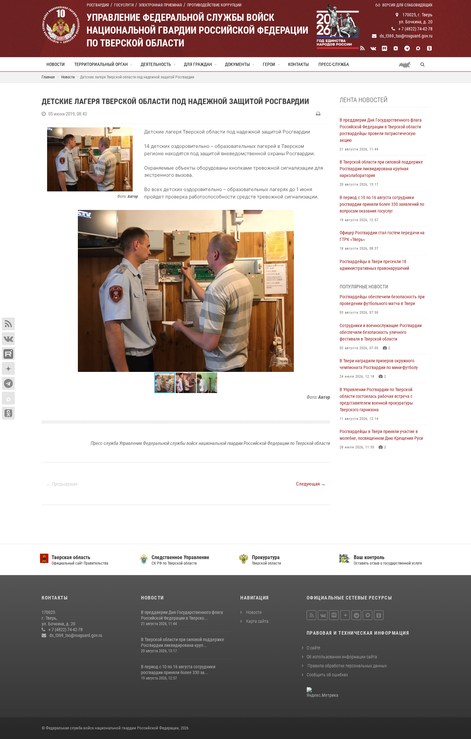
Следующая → (311, 484)
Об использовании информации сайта (342, 656)
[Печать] (319, 114)
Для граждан (198, 64)
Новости (55, 64)
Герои (269, 64)
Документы (237, 64)
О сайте (313, 647)
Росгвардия (98, 5)
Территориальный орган (101, 64)
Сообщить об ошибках (327, 674)
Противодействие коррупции (214, 5)
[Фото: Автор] (90, 159)
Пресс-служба (333, 64)
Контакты (298, 64)
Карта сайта (257, 621)
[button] (324, 216)
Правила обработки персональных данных (347, 665)
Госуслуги (124, 5)
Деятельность (156, 64)
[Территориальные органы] (407, 64)
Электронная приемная (160, 5)
